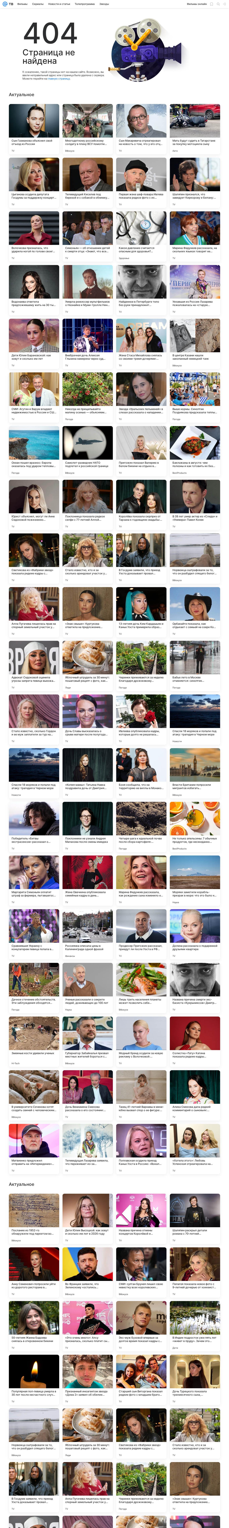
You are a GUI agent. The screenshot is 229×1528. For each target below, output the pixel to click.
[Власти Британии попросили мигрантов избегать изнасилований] (195, 773)
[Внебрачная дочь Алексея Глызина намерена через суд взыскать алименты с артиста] (88, 344)
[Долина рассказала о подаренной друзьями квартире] (195, 934)
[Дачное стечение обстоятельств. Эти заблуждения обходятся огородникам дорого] (34, 988)
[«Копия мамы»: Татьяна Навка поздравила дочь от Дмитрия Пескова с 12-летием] (88, 773)
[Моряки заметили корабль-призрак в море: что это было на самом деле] (195, 881)
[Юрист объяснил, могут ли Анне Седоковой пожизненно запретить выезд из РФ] (34, 505)
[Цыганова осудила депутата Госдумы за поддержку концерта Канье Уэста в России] (34, 183)
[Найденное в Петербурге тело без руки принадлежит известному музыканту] (141, 290)
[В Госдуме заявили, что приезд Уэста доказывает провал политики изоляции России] (141, 558)
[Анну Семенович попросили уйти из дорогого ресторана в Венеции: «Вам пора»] (34, 1487)
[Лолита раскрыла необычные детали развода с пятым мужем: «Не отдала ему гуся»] (195, 1203)
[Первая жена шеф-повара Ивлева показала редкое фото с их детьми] (141, 183)
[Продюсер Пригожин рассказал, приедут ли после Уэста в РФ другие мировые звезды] (141, 934)
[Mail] (5, 4)
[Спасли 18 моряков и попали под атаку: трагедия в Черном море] (195, 719)
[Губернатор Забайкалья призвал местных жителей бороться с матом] (88, 1042)
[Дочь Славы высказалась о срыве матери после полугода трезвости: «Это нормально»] (88, 719)
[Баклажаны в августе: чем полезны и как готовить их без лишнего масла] (195, 451)
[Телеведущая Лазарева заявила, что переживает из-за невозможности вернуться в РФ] (88, 1149)
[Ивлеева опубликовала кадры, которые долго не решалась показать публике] (141, 719)
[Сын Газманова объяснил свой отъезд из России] (34, 129)
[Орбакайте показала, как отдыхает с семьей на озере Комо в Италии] (195, 612)
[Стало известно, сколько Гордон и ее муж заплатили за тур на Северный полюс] (34, 719)
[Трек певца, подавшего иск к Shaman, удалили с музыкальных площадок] (88, 1203)
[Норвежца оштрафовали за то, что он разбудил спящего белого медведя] (195, 558)
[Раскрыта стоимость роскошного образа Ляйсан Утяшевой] (88, 1256)
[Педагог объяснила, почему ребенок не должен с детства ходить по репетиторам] (34, 1203)
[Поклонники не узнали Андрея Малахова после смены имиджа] (88, 827)
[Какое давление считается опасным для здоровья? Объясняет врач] (141, 236)
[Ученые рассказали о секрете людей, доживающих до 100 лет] (88, 988)
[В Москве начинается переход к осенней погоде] (34, 1256)
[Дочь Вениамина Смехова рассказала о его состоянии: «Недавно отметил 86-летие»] (88, 1095)
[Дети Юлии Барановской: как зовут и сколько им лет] (34, 344)
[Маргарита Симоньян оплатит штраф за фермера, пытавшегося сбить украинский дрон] (34, 881)
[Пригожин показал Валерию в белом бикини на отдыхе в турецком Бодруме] (141, 451)
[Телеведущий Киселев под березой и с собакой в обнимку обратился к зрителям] (88, 183)
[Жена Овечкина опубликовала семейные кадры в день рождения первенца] (88, 881)
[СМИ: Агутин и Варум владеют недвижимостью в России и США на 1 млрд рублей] (34, 397)
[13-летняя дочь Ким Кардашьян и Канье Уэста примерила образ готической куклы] (141, 612)
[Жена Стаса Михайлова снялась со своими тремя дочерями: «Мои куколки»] (141, 344)
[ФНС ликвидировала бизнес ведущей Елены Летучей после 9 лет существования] (141, 1364)
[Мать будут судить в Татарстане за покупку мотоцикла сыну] (195, 129)
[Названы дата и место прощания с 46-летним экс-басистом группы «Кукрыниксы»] (195, 1310)
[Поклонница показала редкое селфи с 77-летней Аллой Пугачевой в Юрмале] (88, 505)
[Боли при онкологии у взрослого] (141, 1310)
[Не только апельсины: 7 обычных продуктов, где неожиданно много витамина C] (195, 827)
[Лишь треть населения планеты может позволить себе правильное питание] (141, 988)
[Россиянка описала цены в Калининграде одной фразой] (88, 934)
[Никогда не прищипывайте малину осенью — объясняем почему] (88, 397)
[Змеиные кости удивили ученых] (34, 1042)
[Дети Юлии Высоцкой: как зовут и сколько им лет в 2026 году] (88, 1433)
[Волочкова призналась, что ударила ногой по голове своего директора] (34, 236)
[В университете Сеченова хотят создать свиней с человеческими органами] (34, 1095)
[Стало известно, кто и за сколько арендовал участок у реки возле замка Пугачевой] (88, 558)
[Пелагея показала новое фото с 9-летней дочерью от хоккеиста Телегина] (195, 1487)
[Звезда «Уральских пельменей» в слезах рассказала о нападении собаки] (141, 397)
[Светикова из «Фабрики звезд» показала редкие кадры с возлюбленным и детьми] (34, 558)
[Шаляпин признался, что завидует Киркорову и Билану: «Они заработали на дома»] (195, 183)
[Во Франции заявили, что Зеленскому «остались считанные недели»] (88, 1487)
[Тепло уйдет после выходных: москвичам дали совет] (34, 1310)
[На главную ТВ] (10, 4)
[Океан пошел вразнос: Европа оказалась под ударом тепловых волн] (34, 451)
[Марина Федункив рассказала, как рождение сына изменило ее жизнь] (141, 881)
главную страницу (59, 78)
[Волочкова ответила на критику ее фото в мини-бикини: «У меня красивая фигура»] (141, 1203)
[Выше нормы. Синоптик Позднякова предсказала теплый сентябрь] (195, 397)
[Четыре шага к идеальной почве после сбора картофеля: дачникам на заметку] (141, 827)
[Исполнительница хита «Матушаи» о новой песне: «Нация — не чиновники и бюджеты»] (88, 1310)
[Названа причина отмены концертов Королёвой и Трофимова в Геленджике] (141, 1433)
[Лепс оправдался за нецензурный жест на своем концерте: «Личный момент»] (195, 1256)
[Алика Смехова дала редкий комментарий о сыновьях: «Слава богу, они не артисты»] (195, 1095)
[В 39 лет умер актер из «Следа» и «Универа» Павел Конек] (195, 505)
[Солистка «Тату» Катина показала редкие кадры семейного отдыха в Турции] (195, 1042)
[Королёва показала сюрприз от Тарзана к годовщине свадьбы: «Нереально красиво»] (141, 505)
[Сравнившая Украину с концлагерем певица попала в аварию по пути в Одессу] (34, 934)
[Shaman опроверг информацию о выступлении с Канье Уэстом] (88, 1364)
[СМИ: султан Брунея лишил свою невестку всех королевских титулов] (141, 1487)
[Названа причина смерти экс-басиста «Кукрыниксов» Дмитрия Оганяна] (195, 988)
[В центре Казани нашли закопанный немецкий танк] (195, 344)
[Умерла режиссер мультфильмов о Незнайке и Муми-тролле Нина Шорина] (88, 290)
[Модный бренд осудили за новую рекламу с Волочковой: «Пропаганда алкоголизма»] (141, 1042)
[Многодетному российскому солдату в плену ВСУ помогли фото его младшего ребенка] (88, 129)
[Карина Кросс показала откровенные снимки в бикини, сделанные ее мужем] (141, 1256)
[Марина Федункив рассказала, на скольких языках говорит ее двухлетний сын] (195, 236)
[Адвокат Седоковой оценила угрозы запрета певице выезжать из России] (34, 666)
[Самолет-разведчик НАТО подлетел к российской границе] (88, 451)
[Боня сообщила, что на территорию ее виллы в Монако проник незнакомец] (141, 773)
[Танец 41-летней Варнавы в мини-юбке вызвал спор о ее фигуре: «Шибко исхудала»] (141, 1095)
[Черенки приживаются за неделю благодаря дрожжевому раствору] (141, 666)
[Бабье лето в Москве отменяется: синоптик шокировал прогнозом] (195, 666)
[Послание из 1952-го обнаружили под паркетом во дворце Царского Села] (34, 1433)
